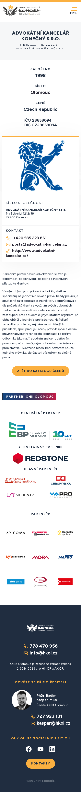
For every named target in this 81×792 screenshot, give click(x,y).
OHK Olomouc (27, 45)
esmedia (48, 781)
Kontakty (40, 763)
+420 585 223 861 (29, 238)
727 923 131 (49, 716)
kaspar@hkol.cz (53, 723)
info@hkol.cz (44, 653)
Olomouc (40, 92)
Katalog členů (49, 45)
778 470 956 (44, 646)
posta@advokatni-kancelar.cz (39, 244)
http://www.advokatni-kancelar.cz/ (30, 253)
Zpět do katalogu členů (40, 371)
